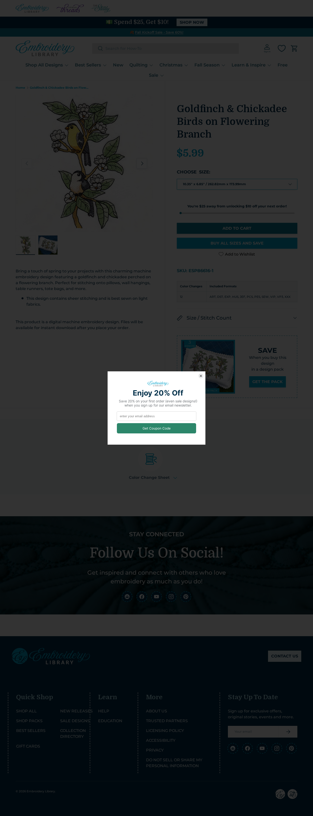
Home (20, 87)
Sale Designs (75, 721)
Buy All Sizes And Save (237, 243)
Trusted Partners (167, 721)
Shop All (26, 711)
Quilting (138, 65)
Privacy (155, 750)
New (118, 65)
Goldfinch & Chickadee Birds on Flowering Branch (59, 87)
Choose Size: (193, 172)
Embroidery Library (41, 791)
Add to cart (237, 228)
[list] (84, 163)
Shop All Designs (44, 65)
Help (103, 711)
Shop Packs (29, 721)
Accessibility (160, 740)
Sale (153, 75)
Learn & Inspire (249, 65)
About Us (156, 711)
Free (283, 65)
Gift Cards (28, 746)
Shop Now (192, 22)
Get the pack (267, 381)
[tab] (153, 463)
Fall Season (207, 65)
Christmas (170, 65)
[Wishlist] (281, 48)
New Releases (76, 711)
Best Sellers (88, 65)
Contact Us (284, 656)
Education (110, 721)
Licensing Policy (165, 730)
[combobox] (165, 48)
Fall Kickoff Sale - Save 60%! (159, 32)
